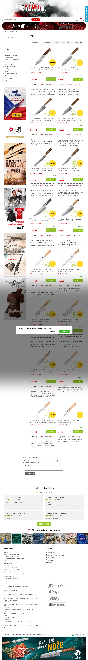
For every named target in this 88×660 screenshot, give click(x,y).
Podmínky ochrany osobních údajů (14, 574)
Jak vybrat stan (8, 563)
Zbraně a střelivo (10, 53)
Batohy (7, 69)
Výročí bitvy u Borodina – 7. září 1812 (14, 613)
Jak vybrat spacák (9, 565)
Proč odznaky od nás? (10, 572)
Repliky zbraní (9, 57)
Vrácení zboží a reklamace (11, 554)
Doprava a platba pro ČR (11, 556)
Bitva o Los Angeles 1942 (11, 590)
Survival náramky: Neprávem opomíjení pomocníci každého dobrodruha (21, 605)
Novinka (10, 40)
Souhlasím (66, 331)
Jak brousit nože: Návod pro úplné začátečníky (17, 621)
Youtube (50, 562)
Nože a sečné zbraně (11, 55)
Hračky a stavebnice (10, 76)
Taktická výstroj (9, 64)
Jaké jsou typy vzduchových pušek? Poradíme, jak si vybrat (20, 594)
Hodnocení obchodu (44, 488)
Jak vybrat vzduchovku (10, 567)
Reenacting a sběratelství (12, 60)
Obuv (6, 71)
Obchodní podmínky (10, 576)
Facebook (51, 557)
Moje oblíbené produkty (11, 578)
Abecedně (66, 42)
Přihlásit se (30, 473)
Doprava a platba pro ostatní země (14, 559)
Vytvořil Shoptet (79, 634)
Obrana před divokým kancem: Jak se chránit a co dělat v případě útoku (23, 626)
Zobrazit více (44, 524)
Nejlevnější (47, 42)
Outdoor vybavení (10, 66)
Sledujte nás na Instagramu (46, 530)
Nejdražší (56, 42)
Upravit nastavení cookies (40, 634)
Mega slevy (8, 83)
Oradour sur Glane (9, 617)
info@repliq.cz (52, 552)
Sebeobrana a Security (11, 73)
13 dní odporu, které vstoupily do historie (16, 586)
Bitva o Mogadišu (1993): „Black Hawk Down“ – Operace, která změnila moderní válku (21, 599)
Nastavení (53, 331)
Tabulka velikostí (8, 561)
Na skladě (11, 37)
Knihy (6, 80)
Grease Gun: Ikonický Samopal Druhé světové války (18, 609)
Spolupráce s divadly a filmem (12, 569)
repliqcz (50, 560)
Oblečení (7, 62)
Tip (9, 42)
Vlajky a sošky (9, 78)
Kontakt (6, 552)
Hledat (36, 19)
